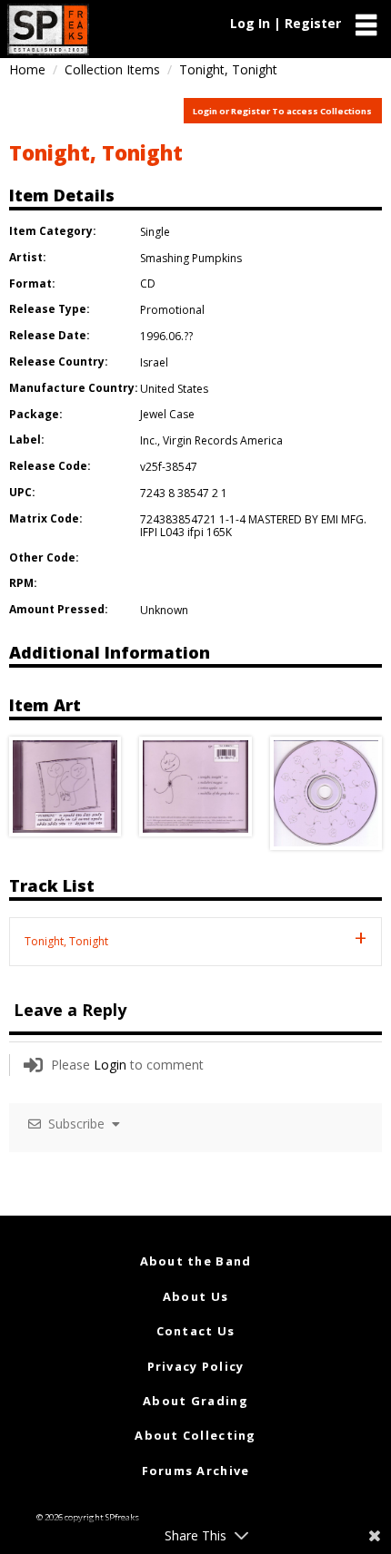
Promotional (172, 310)
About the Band (196, 1261)
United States (174, 388)
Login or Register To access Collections (282, 111)
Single (155, 231)
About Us (195, 1296)
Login (110, 1064)
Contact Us (196, 1331)
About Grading (195, 1401)
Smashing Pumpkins (191, 258)
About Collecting (195, 1435)
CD (147, 283)
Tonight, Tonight (96, 152)
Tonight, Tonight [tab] (66, 941)
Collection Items (112, 69)
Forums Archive (196, 1470)
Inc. (148, 440)
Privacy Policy (196, 1366)
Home (27, 69)
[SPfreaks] (48, 29)
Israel (154, 362)
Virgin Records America (223, 440)
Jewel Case (167, 414)
